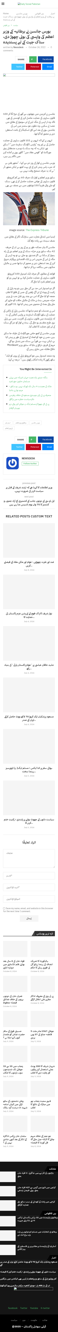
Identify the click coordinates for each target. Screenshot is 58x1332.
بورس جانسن (36, 422)
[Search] (54, 4)
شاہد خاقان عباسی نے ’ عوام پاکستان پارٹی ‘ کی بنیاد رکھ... (29, 666)
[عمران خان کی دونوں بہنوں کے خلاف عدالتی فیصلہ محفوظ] (15, 984)
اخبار (53, 13)
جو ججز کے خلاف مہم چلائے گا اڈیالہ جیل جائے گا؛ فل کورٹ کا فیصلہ (42, 1139)
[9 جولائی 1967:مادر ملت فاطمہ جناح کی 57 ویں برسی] (43, 1019)
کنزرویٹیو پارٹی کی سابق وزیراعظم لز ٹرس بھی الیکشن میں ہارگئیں (28, 1278)
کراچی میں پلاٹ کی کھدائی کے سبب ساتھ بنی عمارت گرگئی (36, 1203)
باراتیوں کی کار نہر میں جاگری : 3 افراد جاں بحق (35, 1174)
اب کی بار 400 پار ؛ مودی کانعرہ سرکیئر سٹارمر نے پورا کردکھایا (25, 1285)
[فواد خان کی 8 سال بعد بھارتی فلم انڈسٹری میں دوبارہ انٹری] (15, 949)
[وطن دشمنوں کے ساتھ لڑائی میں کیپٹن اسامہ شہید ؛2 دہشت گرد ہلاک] (15, 1089)
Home (6, 13)
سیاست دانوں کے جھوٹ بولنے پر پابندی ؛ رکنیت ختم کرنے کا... (29, 821)
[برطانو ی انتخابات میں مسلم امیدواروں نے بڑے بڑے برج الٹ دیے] (8, 1235)
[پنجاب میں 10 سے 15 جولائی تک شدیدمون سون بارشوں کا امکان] (15, 1054)
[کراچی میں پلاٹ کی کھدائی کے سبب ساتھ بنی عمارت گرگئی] (8, 1205)
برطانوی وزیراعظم (21, 422)
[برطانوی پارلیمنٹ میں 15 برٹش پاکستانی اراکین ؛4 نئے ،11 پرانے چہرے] (8, 1221)
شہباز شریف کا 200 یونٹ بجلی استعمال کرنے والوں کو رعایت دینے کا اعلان (43, 1069)
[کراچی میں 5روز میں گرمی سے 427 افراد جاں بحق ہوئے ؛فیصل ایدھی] (8, 1191)
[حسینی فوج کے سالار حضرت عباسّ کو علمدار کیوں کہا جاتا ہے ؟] (15, 1019)
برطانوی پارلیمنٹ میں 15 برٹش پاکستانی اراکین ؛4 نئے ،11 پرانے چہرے (37, 1219)
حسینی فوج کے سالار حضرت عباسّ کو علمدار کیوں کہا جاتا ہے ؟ (14, 1034)
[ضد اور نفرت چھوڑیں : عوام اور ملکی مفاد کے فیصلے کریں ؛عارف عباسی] (29, 540)
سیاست (14, 1320)
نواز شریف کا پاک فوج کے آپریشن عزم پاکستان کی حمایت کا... (29, 615)
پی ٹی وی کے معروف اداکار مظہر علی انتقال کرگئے (42, 998)
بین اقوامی (39, 13)
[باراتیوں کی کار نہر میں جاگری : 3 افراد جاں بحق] (8, 1177)
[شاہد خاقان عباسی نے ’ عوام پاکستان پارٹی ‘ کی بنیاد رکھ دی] (29, 643)
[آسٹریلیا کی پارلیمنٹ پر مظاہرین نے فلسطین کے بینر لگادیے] (8, 1250)
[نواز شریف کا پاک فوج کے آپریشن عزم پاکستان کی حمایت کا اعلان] (29, 592)
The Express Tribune (37, 230)
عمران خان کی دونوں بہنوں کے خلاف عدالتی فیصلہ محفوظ (13, 999)
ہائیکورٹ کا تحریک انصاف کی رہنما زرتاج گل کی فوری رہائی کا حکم (42, 964)
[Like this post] (34, 59)
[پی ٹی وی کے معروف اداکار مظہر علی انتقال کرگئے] (43, 984)
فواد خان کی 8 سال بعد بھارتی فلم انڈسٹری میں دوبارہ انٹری (14, 964)
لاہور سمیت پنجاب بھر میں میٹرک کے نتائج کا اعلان (41, 1104)
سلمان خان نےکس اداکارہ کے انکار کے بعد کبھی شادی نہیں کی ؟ (15, 1139)
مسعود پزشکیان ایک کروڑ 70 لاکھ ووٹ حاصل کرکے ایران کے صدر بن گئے (28, 1263)
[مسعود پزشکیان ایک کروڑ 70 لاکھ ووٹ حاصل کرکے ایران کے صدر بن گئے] (29, 695)
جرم (24, 1320)
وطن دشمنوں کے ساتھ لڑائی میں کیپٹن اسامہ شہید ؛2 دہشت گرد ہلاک (15, 1104)
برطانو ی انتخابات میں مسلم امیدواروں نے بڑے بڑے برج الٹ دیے (37, 1233)
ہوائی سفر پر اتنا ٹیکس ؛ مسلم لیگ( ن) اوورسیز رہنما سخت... (29, 769)
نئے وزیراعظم (9, 428)
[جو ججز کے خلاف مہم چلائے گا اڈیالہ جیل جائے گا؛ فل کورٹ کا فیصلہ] (43, 1124)
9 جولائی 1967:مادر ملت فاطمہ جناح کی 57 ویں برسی (42, 1034)
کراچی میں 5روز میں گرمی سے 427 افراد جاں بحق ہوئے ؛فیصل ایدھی (36, 1189)
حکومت (34, 1320)
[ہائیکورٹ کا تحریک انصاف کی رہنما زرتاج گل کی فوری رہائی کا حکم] (43, 949)
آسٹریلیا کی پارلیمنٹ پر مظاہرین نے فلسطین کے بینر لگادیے (36, 1248)
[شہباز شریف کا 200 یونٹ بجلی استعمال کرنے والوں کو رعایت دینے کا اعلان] (43, 1054)
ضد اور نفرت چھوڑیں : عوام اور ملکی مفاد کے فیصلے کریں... (29, 563)
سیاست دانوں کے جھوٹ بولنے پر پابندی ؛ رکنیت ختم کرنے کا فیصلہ (28, 1271)
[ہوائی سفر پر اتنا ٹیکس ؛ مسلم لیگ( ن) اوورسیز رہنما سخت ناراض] (29, 746)
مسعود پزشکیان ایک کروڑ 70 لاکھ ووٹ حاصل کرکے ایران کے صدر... (29, 718)
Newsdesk (18, 47)
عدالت (44, 1320)
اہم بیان (7, 422)
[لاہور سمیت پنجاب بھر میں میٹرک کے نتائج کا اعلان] (43, 1089)
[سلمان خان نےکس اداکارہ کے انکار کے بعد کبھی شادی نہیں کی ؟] (15, 1124)
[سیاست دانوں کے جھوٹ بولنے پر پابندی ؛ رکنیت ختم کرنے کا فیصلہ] (29, 797)
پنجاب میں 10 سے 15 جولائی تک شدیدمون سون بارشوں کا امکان (13, 1069)
